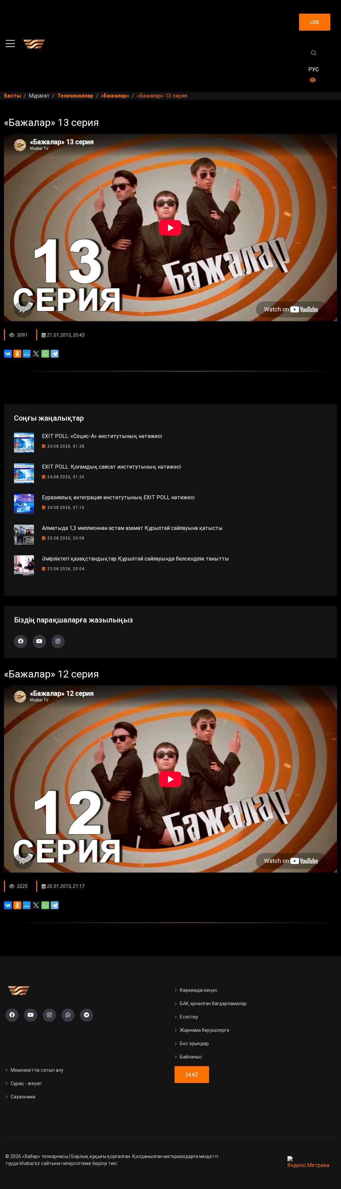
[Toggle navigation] (10, 44)
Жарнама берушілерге (204, 1030)
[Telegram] (55, 354)
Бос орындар (194, 1043)
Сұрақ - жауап (26, 1083)
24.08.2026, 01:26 (66, 477)
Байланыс (191, 1056)
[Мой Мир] (27, 354)
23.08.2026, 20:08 (66, 538)
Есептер (189, 1016)
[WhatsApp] (45, 354)
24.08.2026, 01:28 (66, 446)
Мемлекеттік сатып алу (37, 1070)
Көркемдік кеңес (198, 990)
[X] (36, 354)
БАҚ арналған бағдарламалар (213, 1003)
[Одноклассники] (17, 354)
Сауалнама (23, 1096)
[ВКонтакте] (8, 354)
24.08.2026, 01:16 (66, 507)
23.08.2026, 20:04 (66, 569)
